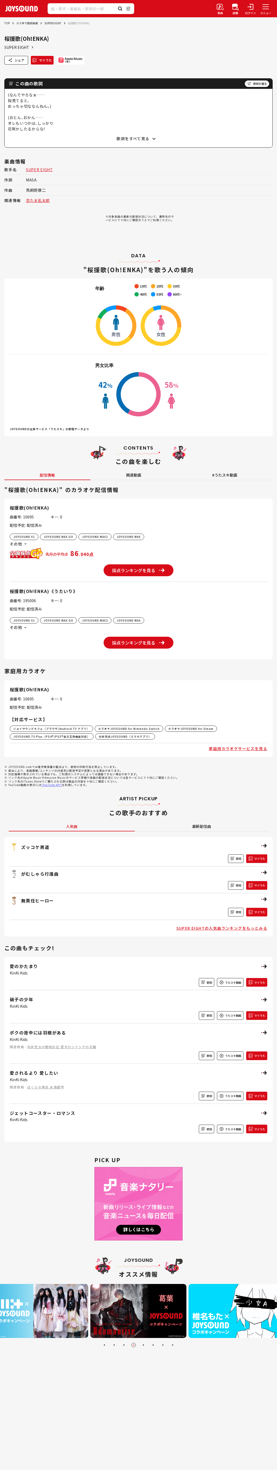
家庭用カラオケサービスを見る (238, 748)
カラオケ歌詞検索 (27, 23)
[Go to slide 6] (153, 1345)
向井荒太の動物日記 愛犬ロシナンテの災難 (61, 1046)
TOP (7, 23)
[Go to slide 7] (162, 1345)
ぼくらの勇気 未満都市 (45, 1087)
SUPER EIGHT (52, 23)
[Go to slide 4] (133, 1345)
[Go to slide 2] (114, 1345)
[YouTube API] (51, 785)
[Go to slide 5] (143, 1345)
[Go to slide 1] (104, 1345)
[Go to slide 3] (123, 1345)
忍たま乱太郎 (38, 200)
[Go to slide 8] (172, 1345)
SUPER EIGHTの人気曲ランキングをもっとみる (221, 928)
